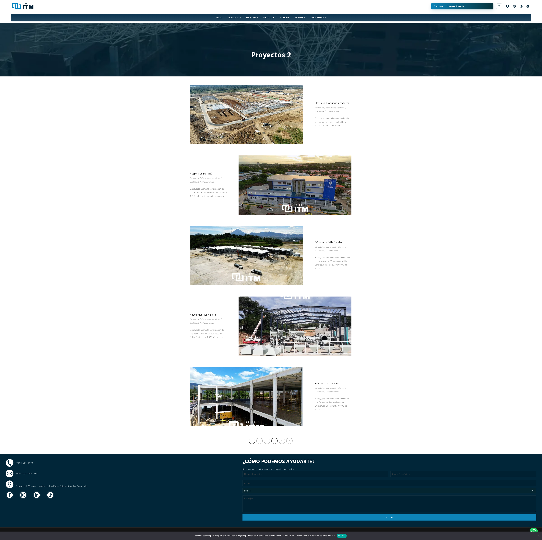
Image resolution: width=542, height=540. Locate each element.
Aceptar (341, 535)
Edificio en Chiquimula (327, 384)
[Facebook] (507, 6)
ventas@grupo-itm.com (27, 473)
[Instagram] (514, 6)
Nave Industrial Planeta (203, 315)
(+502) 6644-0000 (24, 462)
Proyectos (268, 17)
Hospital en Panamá (201, 174)
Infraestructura (332, 111)
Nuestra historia (455, 6)
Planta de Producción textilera (332, 103)
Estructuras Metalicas (335, 107)
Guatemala (319, 111)
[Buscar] (499, 6)
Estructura (319, 107)
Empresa (299, 17)
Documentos (317, 17)
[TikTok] (528, 6)
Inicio (219, 17)
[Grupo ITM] (23, 6)
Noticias (284, 17)
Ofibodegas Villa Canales (328, 243)
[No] (538, 535)
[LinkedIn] (521, 6)
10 (282, 440)
